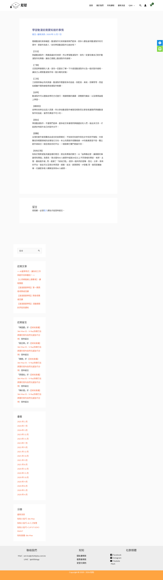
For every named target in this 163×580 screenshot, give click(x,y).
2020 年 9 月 (22, 481)
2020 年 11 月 (23, 473)
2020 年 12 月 (23, 469)
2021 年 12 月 (23, 451)
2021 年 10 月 (23, 456)
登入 (45, 210)
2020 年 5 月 (22, 490)
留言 (34, 34)
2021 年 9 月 (22, 460)
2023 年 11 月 (23, 439)
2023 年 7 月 (22, 443)
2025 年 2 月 (22, 421)
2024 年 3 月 (22, 430)
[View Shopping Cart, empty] (151, 5)
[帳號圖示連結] (145, 5)
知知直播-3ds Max (25, 535)
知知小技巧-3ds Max (26, 519)
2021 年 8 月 (22, 464)
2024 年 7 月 (22, 426)
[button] (133, 5)
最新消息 (41, 34)
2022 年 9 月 (22, 447)
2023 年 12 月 (23, 434)
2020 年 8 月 (22, 486)
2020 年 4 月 (22, 494)
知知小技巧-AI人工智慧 (27, 523)
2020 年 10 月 (23, 477)
